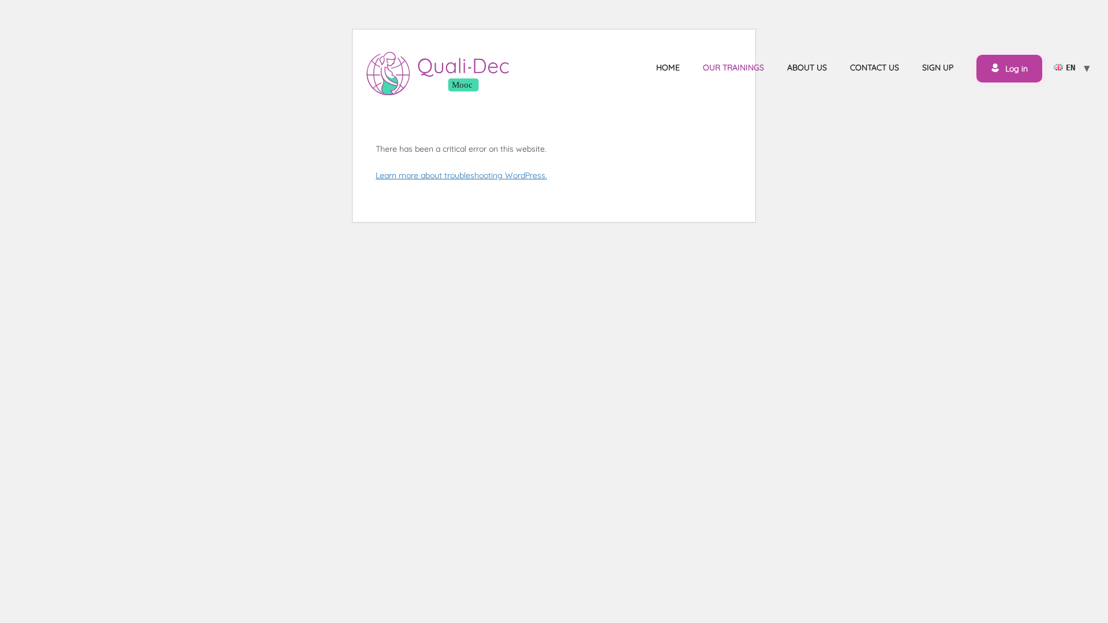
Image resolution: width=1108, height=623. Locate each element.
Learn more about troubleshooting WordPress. (461, 175)
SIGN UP (937, 67)
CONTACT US (874, 67)
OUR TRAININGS (733, 67)
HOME (668, 67)
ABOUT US (807, 67)
